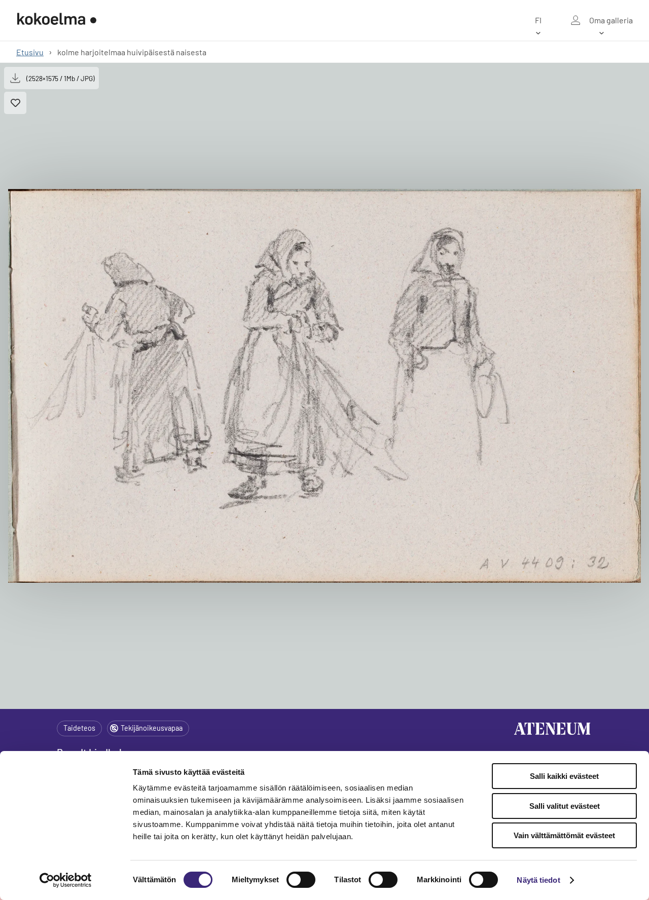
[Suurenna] (324, 386)
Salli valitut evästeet (564, 806)
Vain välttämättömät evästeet (564, 835)
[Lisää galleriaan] (15, 103)
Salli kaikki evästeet (564, 776)
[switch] (300, 880)
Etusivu (30, 52)
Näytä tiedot (538, 880)
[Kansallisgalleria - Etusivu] (56, 20)
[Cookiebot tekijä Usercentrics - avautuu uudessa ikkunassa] (65, 880)
